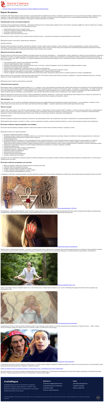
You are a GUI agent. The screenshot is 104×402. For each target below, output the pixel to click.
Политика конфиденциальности (52, 383)
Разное (46, 9)
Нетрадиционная (22, 9)
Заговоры (14, 9)
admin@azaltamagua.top (80, 383)
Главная (5, 9)
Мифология (36, 9)
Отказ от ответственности (51, 390)
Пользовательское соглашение (52, 385)
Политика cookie (48, 388)
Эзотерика (30, 9)
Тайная (9, 9)
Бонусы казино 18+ (78, 388)
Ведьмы (42, 9)
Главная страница (78, 385)
